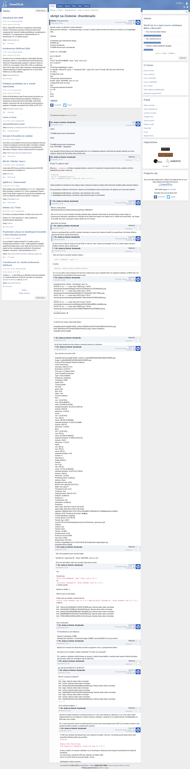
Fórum (52, 6)
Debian (9, 223)
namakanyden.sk (13, 40)
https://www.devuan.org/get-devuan (19, 153)
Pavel (17, 186)
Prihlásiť (179, 3)
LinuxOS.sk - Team (87, 765)
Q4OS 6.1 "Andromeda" (14, 182)
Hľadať (187, 12)
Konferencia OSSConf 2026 (16, 48)
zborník (24, 279)
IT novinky (11, 257)
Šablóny (187, 7)
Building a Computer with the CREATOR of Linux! (24, 127)
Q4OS (30, 189)
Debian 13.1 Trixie (12, 207)
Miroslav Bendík (17, 21)
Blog (74, 6)
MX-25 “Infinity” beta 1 (14, 161)
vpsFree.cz (101, 768)
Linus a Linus (9, 117)
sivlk (133, 122)
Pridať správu (41, 10)
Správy (67, 6)
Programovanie (70, 10)
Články (59, 6)
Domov (52, 10)
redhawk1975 (20, 121)
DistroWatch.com (13, 199)
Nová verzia (11, 156)
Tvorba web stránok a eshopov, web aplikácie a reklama (173, 161)
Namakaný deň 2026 (13, 18)
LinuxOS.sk (13, 4)
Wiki (79, 6)
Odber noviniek (124, 765)
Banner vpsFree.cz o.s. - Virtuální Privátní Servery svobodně (165, 149)
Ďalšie (24, 290)
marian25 (131, 20)
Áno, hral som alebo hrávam (156, 32)
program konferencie (10, 279)
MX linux (10, 174)
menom (18, 139)
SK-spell (165, 166)
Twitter (69, 105)
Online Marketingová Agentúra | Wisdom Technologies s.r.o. (157, 161)
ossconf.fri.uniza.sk (14, 283)
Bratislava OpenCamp (15, 109)
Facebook (57, 105)
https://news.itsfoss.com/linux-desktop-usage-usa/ (24, 254)
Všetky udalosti (24, 293)
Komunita (11, 43)
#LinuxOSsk (171, 189)
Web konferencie (13, 75)
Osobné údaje (113, 765)
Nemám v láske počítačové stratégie (158, 46)
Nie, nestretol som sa (153, 39)
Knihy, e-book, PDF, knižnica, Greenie (165, 155)
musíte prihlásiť (72, 115)
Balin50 (18, 238)
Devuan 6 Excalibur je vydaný (18, 136)
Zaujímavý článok (13, 131)
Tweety (86, 6)
